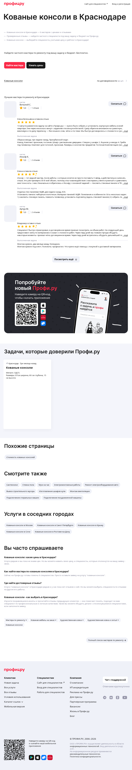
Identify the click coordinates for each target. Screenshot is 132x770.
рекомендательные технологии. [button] (85, 754)
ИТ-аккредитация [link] (79, 687)
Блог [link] (72, 716)
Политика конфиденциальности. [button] (85, 756)
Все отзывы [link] (10, 692)
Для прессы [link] (76, 696)
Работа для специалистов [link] (51, 692)
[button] (118, 103)
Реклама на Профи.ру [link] (81, 692)
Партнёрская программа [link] (83, 701)
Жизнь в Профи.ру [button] (79, 711)
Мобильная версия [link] (14, 706)
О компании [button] (76, 682)
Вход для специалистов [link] (49, 687)
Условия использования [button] (17, 696)
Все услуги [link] (9, 687)
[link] (14, 65)
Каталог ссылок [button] (12, 701)
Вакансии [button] (75, 706)
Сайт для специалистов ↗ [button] (51, 682)
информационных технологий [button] (84, 746)
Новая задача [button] (11, 682)
